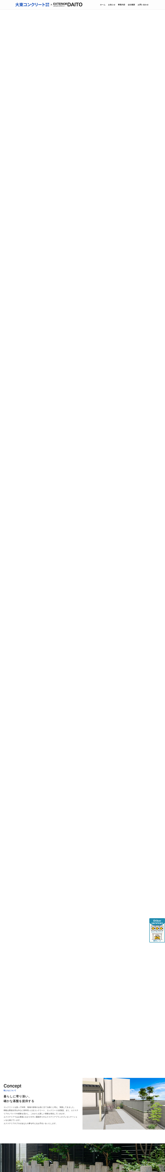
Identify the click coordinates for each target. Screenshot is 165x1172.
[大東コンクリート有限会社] (48, 4)
